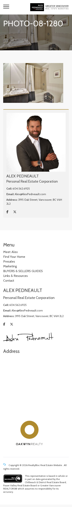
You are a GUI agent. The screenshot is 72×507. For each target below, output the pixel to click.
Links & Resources (15, 276)
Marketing (10, 266)
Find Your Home (14, 257)
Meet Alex (10, 252)
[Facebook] (7, 212)
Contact (8, 280)
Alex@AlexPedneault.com (30, 194)
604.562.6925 (21, 188)
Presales (9, 261)
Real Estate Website (51, 465)
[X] (14, 212)
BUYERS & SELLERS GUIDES (23, 271)
